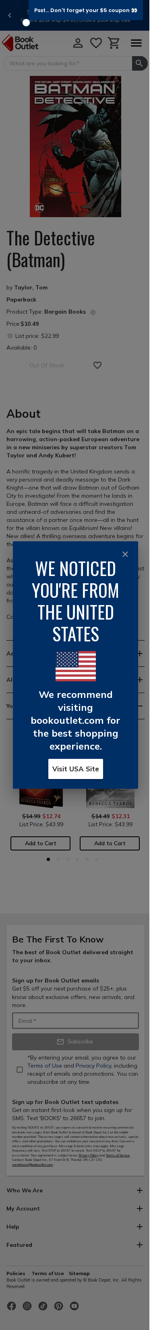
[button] (86, 10)
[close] (125, 554)
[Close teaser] (26, 23)
